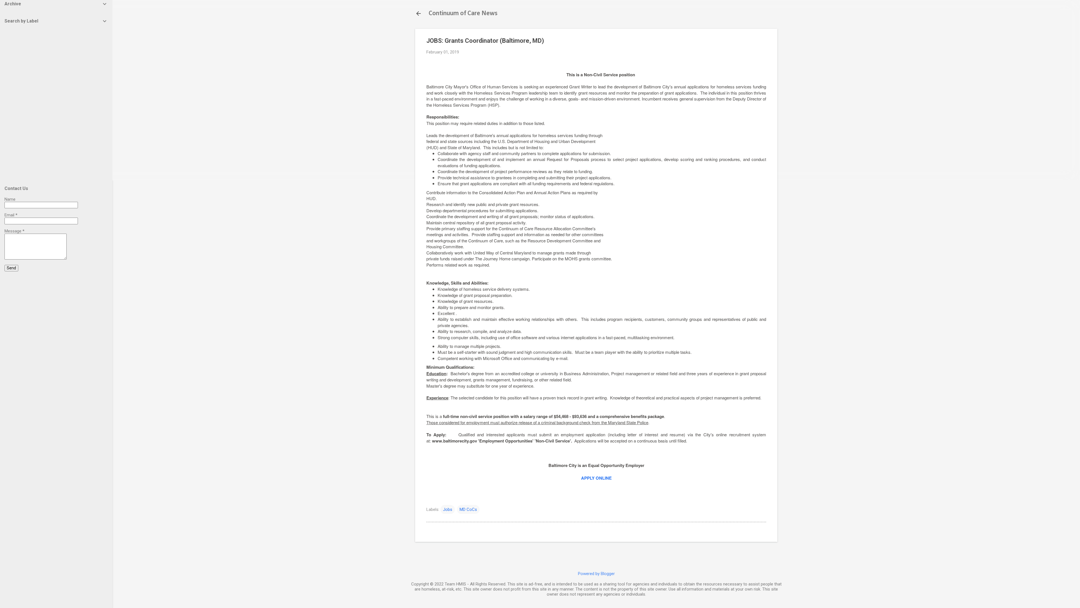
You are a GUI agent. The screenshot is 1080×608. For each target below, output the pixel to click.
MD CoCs (468, 509)
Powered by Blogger (596, 573)
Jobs (447, 509)
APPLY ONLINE (596, 478)
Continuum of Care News (463, 13)
